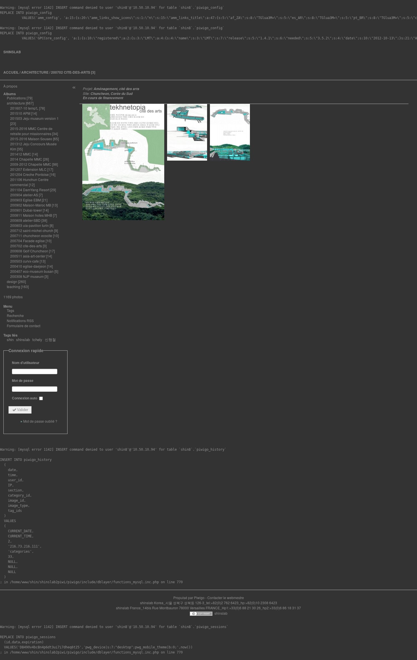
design (12, 281)
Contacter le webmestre (225, 597)
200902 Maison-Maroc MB (30, 205)
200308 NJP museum (27, 276)
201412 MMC (20, 154)
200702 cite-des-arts (70, 72)
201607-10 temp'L (24, 108)
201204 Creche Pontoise (29, 174)
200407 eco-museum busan (32, 271)
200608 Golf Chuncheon (29, 250)
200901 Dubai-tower (26, 210)
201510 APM (20, 113)
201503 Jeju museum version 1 (34, 118)
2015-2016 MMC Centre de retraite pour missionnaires (31, 131)
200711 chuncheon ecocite (31, 235)
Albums (9, 93)
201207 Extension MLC (28, 169)
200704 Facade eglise (27, 240)
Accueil (11, 72)
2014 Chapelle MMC (26, 159)
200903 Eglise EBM (25, 199)
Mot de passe (22, 380)
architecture (35, 72)
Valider (22, 410)
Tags (10, 310)
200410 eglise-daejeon (28, 266)
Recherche (15, 315)
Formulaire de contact (23, 325)
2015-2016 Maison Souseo (31, 138)
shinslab (12, 51)
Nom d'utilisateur (25, 362)
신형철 (50, 339)
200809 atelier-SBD (25, 220)
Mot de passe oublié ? (40, 421)
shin (10, 339)
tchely (37, 339)
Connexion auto (25, 398)
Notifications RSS (20, 320)
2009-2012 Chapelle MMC (30, 164)
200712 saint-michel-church (31, 230)
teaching (13, 286)
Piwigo (199, 597)
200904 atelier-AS (24, 194)
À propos (10, 86)
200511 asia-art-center (27, 256)
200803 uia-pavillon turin (29, 225)
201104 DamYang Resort (29, 189)
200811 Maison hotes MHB (31, 215)
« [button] (74, 86)
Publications (16, 97)
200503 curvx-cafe (24, 261)
